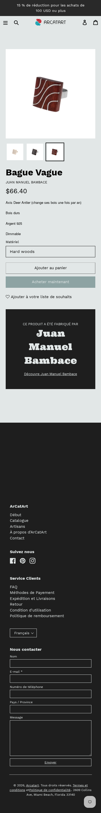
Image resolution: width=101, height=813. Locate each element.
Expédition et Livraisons (32, 598)
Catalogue (19, 520)
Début (15, 515)
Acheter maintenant (50, 282)
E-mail (16, 671)
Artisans (17, 526)
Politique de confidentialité (49, 790)
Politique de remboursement (37, 616)
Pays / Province (21, 702)
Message (16, 717)
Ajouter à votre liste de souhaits (41, 297)
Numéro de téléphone (26, 686)
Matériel (12, 242)
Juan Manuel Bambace (26, 182)
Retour (16, 604)
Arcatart (32, 785)
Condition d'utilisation (30, 610)
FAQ (13, 587)
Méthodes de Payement (32, 592)
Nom (13, 656)
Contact (17, 538)
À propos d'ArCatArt (28, 532)
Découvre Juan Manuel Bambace (50, 374)
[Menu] (5, 22)
